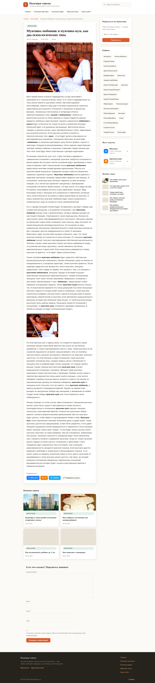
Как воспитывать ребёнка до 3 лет (40, 552)
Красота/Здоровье (110, 94)
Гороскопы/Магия (110, 66)
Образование (108, 104)
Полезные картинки (41, 12)
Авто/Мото (107, 56)
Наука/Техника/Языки (111, 99)
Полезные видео (58, 12)
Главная (28, 12)
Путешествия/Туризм (111, 108)
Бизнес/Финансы (121, 56)
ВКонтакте (25, 668)
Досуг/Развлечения (110, 71)
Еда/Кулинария (109, 75)
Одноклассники (37, 668)
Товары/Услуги (109, 132)
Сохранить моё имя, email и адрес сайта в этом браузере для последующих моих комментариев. (56, 634)
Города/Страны (109, 61)
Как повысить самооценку (74, 552)
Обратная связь (72, 12)
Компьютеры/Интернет (112, 89)
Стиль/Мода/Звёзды (111, 123)
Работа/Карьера (109, 113)
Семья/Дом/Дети (110, 118)
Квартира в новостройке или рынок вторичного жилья (40, 518)
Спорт (121, 118)
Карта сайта (86, 12)
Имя (28, 601)
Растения (121, 113)
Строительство (109, 127)
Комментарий (31, 572)
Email (28, 611)
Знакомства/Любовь (111, 80)
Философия (34, 19)
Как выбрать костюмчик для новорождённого (75, 518)
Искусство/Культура (111, 85)
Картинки (124, 85)
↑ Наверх (131, 679)
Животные (121, 75)
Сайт (28, 621)
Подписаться (116, 40)
